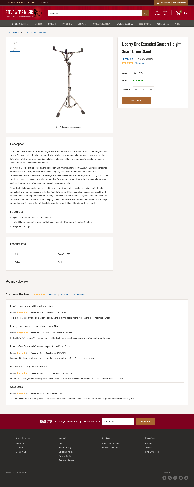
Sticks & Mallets (20, 24)
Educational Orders (111, 447)
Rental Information (110, 443)
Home (8, 32)
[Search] (145, 13)
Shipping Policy (66, 451)
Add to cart (136, 100)
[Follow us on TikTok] (186, 478)
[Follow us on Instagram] (175, 478)
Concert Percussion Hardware (34, 32)
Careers (19, 447)
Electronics (145, 24)
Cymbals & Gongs (125, 24)
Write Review (79, 294)
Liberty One (127, 59)
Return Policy (65, 447)
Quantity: (126, 89)
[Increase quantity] (151, 90)
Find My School (152, 451)
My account (160, 14)
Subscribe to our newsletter (173, 2)
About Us (20, 443)
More (177, 24)
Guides (148, 447)
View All (64, 294)
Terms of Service (66, 460)
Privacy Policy (65, 456)
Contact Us (21, 451)
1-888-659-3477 (44, 3)
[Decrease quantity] (136, 90)
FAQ (61, 443)
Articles (148, 443)
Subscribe (145, 421)
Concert (52, 24)
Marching (67, 24)
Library (38, 24)
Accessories (163, 24)
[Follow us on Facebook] (164, 478)
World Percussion (101, 24)
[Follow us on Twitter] (170, 478)
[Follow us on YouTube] (181, 478)
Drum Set (82, 24)
